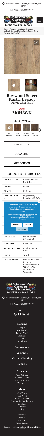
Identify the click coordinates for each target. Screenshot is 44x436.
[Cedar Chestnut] (17, 127)
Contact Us (22, 144)
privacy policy (25, 215)
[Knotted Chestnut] (26, 127)
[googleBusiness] (15, 314)
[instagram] (28, 314)
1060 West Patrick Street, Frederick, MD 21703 (24, 5)
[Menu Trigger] (40, 20)
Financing (22, 154)
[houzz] (24, 314)
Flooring (13, 29)
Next (40, 84)
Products (29, 29)
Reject (28, 225)
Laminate (21, 29)
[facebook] (19, 314)
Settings (22, 229)
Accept (16, 225)
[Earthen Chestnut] (35, 127)
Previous (3, 84)
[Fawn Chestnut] (9, 127)
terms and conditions (19, 217)
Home (6, 29)
